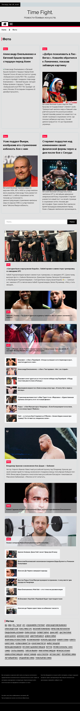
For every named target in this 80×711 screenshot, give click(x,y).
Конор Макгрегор (38, 643)
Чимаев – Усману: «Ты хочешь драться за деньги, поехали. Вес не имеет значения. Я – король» (39, 316)
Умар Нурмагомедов (47, 650)
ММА (8, 462)
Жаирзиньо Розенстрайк (15, 640)
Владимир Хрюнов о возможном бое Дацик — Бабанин (30, 466)
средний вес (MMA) (26, 658)
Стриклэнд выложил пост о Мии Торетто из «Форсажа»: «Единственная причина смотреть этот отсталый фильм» (46, 398)
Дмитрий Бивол (37, 636)
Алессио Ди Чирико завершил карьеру (32, 571)
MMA (10, 625)
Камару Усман (63, 640)
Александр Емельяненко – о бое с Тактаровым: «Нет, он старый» (43, 369)
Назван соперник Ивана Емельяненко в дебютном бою (27, 543)
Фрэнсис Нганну (63, 650)
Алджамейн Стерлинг (35, 625)
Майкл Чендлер (53, 643)
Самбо (7, 650)
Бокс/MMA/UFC (25, 629)
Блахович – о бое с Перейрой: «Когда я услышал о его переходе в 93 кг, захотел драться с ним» (45, 361)
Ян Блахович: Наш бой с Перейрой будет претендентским (40, 599)
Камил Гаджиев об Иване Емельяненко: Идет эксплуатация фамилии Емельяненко (38, 509)
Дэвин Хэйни (50, 636)
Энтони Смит (55, 654)
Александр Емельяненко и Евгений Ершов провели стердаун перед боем (19, 58)
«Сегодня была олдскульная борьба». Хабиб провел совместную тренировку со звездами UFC (40, 270)
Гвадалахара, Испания (14, 632)
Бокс (5, 49)
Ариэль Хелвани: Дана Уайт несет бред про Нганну (37, 552)
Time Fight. (40, 12)
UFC (8, 265)
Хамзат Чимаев (30, 654)
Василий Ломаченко (41, 629)
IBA (6, 625)
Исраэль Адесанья (48, 640)
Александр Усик (11, 629)
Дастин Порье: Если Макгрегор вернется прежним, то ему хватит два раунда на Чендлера (45, 581)
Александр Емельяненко (56, 625)
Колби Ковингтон (23, 643)
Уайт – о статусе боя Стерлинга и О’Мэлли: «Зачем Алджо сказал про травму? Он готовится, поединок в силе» (44, 417)
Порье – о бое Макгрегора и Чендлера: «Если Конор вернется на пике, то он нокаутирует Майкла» (45, 408)
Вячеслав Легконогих (60, 629)
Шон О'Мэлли (42, 654)
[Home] (5, 24)
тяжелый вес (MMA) (43, 658)
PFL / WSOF (16, 625)
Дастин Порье (65, 632)
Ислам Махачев (33, 640)
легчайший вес (11, 658)
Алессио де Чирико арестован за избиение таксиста (38, 608)
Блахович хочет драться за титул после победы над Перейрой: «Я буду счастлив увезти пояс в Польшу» (45, 380)
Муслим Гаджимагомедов (33, 647)
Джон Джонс (10, 636)
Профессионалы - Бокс (63, 647)
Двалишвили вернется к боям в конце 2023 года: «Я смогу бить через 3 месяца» (45, 389)
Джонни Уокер (23, 636)
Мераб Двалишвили (13, 647)
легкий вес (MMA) (69, 654)
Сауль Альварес (17, 650)
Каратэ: (72, 640)
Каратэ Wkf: (10, 643)
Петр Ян (49, 647)
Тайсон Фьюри (31, 650)
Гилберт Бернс (43, 632)
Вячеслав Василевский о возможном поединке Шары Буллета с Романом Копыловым (46, 562)
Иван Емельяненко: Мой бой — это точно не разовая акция (40, 589)
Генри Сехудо (30, 632)
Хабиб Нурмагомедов (14, 654)
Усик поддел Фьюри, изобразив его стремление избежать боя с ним (20, 145)
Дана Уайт (54, 632)
